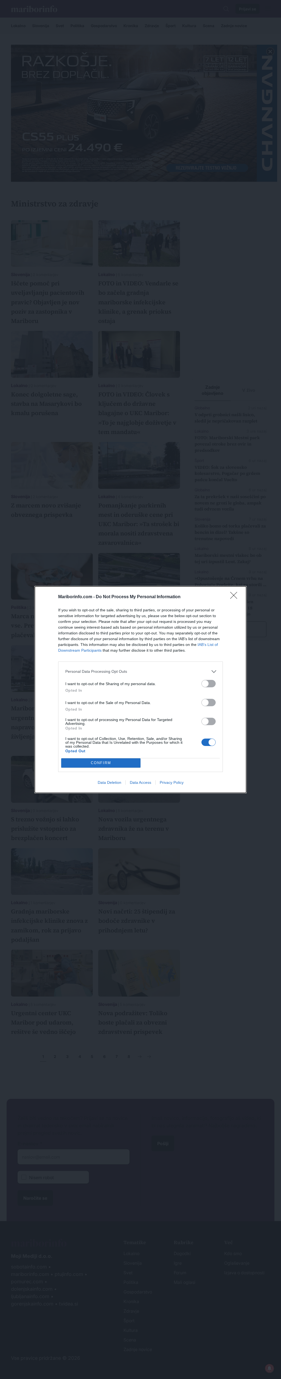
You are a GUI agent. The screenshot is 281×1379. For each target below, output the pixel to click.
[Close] (235, 597)
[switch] (208, 683)
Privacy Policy (172, 782)
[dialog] (140, 689)
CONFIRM (101, 763)
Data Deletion (109, 782)
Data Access (140, 782)
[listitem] (140, 671)
